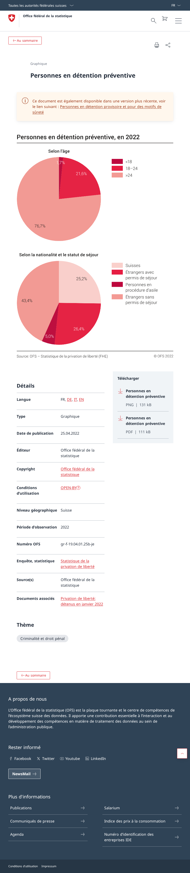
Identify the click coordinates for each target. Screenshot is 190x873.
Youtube (72, 758)
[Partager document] (167, 45)
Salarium (112, 807)
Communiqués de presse (32, 821)
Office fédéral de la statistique (47, 16)
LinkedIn (98, 758)
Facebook (22, 758)
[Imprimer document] (156, 45)
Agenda (17, 834)
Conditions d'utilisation (23, 866)
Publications (21, 807)
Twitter (48, 758)
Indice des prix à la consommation (134, 821)
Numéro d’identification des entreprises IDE (129, 837)
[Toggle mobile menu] (178, 20)
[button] (182, 753)
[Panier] (164, 18)
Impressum (48, 866)
